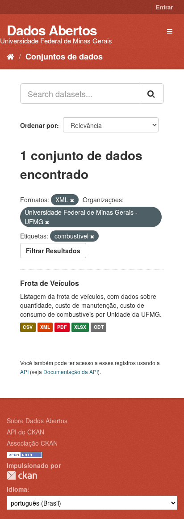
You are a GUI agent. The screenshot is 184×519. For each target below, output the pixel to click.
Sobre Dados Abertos (37, 420)
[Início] (10, 56)
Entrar (164, 7)
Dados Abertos (52, 29)
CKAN (22, 475)
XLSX (80, 327)
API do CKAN (25, 431)
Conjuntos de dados (64, 56)
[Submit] (152, 93)
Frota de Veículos (49, 283)
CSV (28, 327)
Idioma (17, 489)
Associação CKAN (32, 442)
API (24, 371)
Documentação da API (70, 371)
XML (45, 327)
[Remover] (72, 200)
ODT (99, 327)
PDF (62, 327)
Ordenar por (38, 125)
